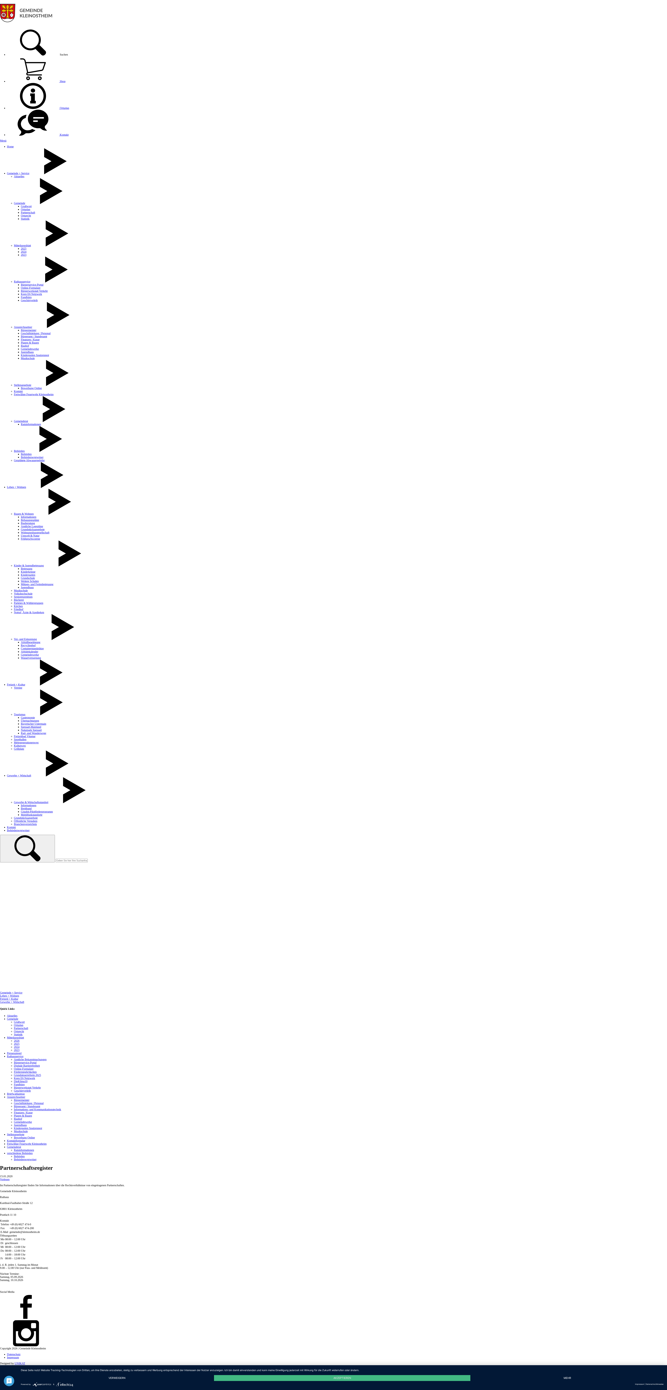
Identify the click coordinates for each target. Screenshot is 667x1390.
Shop (62, 81)
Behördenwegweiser (32, 457)
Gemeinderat (21, 421)
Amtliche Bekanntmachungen (30, 1059)
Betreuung (26, 568)
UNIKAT (20, 1363)
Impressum (13, 1357)
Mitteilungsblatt (22, 245)
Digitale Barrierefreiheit (27, 1065)
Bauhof (25, 345)
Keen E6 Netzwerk (31, 294)
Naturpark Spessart (31, 730)
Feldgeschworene (30, 538)
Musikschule (28, 358)
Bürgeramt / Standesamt (34, 336)
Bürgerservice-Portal (32, 284)
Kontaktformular (16, 1140)
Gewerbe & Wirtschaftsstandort (31, 802)
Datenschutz (13, 1354)
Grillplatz (19, 748)
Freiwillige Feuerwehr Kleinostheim (33, 394)
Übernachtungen (30, 720)
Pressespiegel (14, 1053)
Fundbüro (26, 297)
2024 (23, 251)
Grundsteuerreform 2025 (27, 1075)
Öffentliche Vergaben (25, 821)
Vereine (18, 687)
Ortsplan (64, 108)
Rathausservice (22, 281)
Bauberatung (28, 523)
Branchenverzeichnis (25, 824)
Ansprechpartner (23, 327)
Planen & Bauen (30, 342)
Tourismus (19, 714)
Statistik (25, 218)
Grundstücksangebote (33, 529)
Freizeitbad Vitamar (24, 736)
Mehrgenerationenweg (26, 742)
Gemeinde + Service (18, 173)
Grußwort (26, 206)
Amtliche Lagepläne (32, 526)
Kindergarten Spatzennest (35, 355)
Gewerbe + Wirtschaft (19, 775)
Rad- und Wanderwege (33, 733)
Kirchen (18, 606)
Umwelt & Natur (30, 535)
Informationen (28, 516)
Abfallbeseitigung (30, 642)
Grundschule (28, 578)
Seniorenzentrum (23, 596)
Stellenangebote (22, 385)
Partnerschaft (28, 212)
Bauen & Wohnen (24, 513)
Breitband (26, 808)
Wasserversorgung (31, 657)
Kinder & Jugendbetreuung (29, 565)
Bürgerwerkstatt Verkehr (34, 290)
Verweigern (117, 1378)
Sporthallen (20, 739)
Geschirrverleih (29, 300)
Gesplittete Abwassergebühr (29, 460)
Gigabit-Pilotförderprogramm (37, 811)
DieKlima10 (20, 1081)
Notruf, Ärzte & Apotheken (29, 612)
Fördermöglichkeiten (25, 1071)
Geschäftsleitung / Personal (36, 333)
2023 (23, 254)
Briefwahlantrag (16, 1093)
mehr (567, 1378)
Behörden (19, 451)
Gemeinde (19, 203)
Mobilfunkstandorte (31, 814)
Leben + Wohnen (16, 487)
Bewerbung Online (31, 388)
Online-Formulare (30, 287)
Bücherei (19, 599)
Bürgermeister (28, 330)
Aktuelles (19, 176)
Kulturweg (20, 745)
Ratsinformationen (31, 424)
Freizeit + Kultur (16, 684)
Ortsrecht (26, 215)
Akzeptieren (342, 1378)
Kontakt (64, 134)
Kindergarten (28, 574)
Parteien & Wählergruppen (28, 603)
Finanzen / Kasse (30, 339)
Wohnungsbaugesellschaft (35, 532)
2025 (23, 248)
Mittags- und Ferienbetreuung (37, 584)
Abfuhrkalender (29, 651)
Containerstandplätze (32, 648)
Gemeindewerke (30, 348)
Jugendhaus (27, 352)
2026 (16, 1040)
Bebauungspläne (30, 520)
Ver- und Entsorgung (25, 639)
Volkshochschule (23, 593)
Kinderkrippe (28, 571)
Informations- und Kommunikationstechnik (37, 1109)
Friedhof (18, 609)
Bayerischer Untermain (33, 723)
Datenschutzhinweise (655, 1384)
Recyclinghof (28, 645)
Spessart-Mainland (31, 726)
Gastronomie (28, 717)
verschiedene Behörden (20, 1153)
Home (10, 146)
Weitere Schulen (30, 581)
